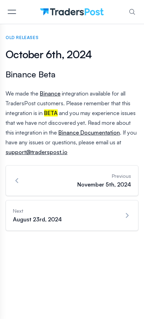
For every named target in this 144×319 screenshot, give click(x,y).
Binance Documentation (89, 132)
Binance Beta (31, 74)
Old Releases (22, 38)
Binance (50, 93)
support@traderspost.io (36, 152)
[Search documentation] (132, 12)
